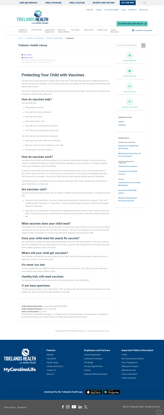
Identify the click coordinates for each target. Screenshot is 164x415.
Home (20, 38)
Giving (123, 10)
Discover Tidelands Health (130, 24)
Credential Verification (93, 359)
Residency (133, 10)
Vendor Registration (92, 355)
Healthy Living (102, 30)
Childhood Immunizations (127, 166)
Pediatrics (122, 125)
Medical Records (128, 370)
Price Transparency (129, 362)
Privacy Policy (10, 407)
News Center (88, 30)
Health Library (52, 362)
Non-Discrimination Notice (132, 359)
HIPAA (124, 355)
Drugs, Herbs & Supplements (50, 31)
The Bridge (88, 362)
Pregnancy (70, 38)
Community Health (111, 10)
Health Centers (37, 30)
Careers (99, 10)
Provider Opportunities (93, 366)
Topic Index (27, 55)
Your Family (75, 30)
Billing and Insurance (130, 366)
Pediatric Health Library (55, 38)
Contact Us (51, 370)
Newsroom (143, 10)
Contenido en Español (143, 30)
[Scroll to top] (159, 410)
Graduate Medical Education (96, 374)
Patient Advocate (128, 378)
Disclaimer (21, 407)
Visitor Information (129, 374)
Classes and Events (55, 366)
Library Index (28, 57)
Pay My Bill (51, 359)
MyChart (90, 10)
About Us (50, 374)
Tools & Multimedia (114, 31)
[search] (128, 45)
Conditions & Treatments (22, 31)
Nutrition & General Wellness (64, 31)
